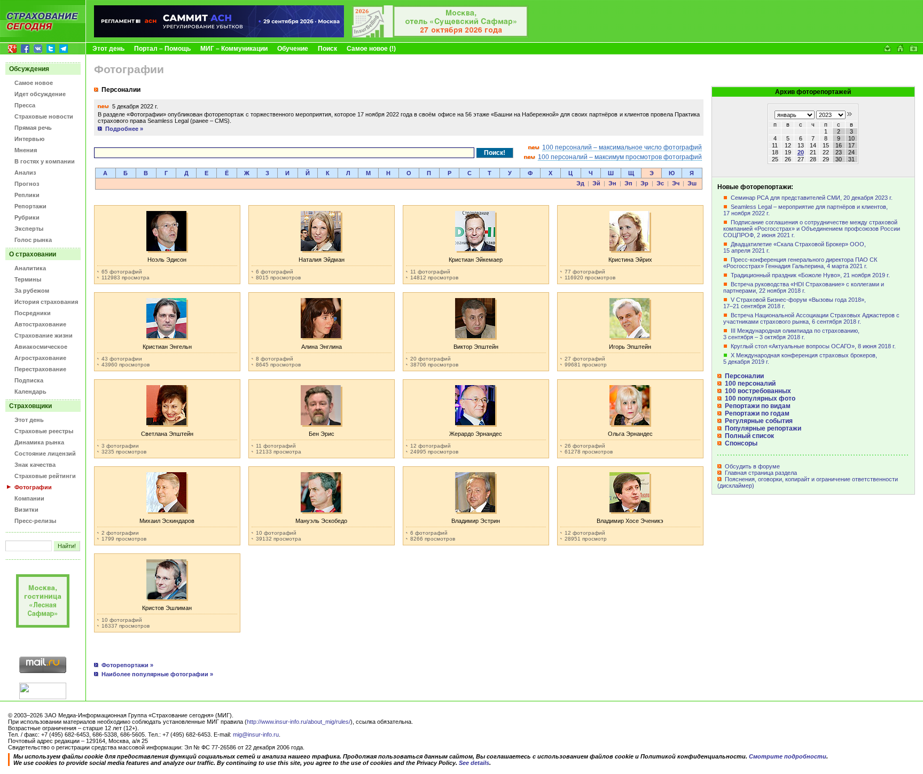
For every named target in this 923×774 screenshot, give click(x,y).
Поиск (327, 48)
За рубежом (31, 290)
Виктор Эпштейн (475, 346)
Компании (29, 498)
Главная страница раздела (760, 473)
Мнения (25, 150)
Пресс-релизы (35, 521)
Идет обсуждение (40, 94)
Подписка (28, 380)
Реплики (27, 195)
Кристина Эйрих (630, 259)
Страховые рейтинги (45, 476)
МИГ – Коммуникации (234, 48)
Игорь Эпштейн (630, 346)
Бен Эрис (321, 434)
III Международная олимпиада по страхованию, (791, 333)
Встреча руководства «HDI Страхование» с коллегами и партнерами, (803, 287)
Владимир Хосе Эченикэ (630, 521)
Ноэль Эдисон (166, 259)
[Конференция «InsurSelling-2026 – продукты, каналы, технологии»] (440, 35)
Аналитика (30, 268)
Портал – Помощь (162, 48)
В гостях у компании (44, 161)
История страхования (46, 302)
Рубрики (27, 217)
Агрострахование (40, 358)
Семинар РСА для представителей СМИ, (812, 197)
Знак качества (35, 465)
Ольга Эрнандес (630, 434)
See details (474, 763)
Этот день (108, 48)
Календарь (30, 391)
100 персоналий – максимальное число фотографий (622, 147)
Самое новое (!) (371, 48)
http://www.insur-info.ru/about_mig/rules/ (298, 721)
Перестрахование (40, 369)
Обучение (292, 48)
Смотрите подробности (787, 756)
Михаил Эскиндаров (166, 521)
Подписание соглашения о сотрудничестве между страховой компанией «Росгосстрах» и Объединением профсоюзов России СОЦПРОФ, (811, 228)
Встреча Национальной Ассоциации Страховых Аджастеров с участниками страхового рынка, (811, 318)
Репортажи (30, 206)
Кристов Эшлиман (167, 608)
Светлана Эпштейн (167, 434)
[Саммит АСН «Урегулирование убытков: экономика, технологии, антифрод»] (219, 35)
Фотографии (33, 487)
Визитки (26, 509)
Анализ (25, 172)
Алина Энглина (321, 346)
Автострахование (40, 324)
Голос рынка (33, 240)
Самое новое (33, 83)
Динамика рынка (39, 442)
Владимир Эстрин (475, 521)
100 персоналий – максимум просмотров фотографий (620, 156)
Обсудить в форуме (751, 466)
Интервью (29, 139)
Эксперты (28, 228)
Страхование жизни (43, 335)
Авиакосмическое (40, 346)
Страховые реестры (43, 431)
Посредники (32, 313)
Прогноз (26, 184)
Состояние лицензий (45, 453)
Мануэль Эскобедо (321, 521)
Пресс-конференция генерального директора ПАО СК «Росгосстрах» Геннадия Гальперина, (800, 262)
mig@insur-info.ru (256, 734)
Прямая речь (33, 127)
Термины (27, 279)
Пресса (24, 105)
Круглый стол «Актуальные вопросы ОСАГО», (813, 346)
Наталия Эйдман (322, 259)
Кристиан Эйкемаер (476, 259)
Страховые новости (43, 116)
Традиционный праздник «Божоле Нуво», (810, 275)
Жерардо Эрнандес (475, 434)
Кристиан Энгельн (167, 346)
